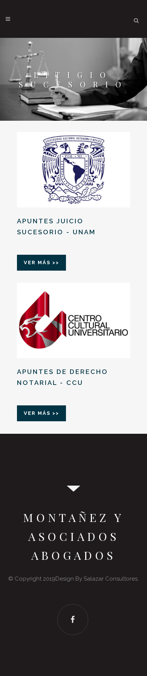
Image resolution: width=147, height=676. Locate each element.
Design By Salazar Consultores (96, 578)
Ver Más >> (41, 262)
